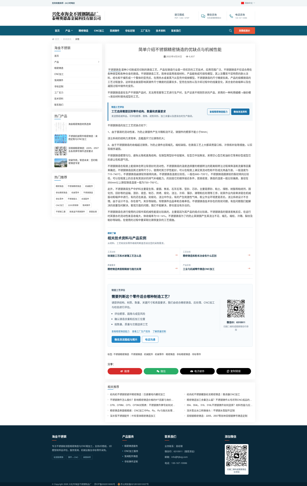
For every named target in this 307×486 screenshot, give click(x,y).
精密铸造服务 (131, 445)
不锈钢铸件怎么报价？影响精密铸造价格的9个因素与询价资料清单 (145, 399)
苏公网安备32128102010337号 (135, 484)
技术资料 (160, 30)
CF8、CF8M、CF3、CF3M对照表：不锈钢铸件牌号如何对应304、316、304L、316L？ (156, 405)
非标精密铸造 (61, 192)
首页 (57, 30)
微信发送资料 (240, 111)
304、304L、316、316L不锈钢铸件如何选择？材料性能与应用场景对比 (224, 405)
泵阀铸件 (114, 30)
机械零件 (75, 192)
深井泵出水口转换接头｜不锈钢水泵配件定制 (211, 410)
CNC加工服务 (131, 451)
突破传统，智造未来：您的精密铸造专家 (83, 161)
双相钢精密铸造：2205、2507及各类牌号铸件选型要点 (83, 149)
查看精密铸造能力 (219, 111)
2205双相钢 (73, 205)
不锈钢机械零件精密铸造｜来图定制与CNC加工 (83, 137)
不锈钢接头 (72, 198)
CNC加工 (99, 30)
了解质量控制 (159, 331)
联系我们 (176, 30)
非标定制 (130, 30)
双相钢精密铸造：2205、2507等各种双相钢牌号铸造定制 (217, 415)
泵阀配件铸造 (131, 456)
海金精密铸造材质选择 (79, 124)
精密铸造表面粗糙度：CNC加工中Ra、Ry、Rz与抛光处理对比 (143, 410)
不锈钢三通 (60, 211)
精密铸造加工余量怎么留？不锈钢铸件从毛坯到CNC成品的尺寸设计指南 (225, 399)
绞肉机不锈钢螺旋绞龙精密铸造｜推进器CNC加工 (213, 394)
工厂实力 (145, 30)
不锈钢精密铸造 (74, 186)
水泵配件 (85, 198)
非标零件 (59, 198)
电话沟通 (150, 339)
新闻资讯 (67, 39)
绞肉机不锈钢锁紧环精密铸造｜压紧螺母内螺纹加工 (137, 394)
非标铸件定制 (131, 461)
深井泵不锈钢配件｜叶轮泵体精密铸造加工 (133, 415)
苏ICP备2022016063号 (104, 484)
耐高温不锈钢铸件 (77, 211)
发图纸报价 (244, 30)
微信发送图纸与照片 (126, 339)
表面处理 (93, 211)
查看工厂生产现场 (141, 331)
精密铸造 (83, 30)
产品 (67, 30)
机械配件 (89, 186)
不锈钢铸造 (88, 192)
